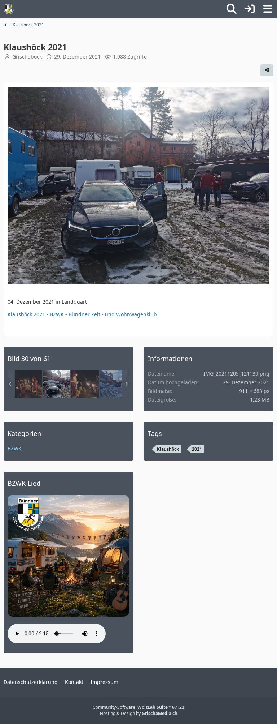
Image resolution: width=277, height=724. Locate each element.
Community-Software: (138, 707)
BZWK (15, 448)
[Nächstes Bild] (257, 186)
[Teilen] (266, 70)
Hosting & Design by (138, 713)
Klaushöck (168, 449)
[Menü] (267, 9)
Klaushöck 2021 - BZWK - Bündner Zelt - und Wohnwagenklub (82, 314)
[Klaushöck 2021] (28, 384)
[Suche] (231, 9)
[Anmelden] (249, 9)
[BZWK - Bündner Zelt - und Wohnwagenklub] (8, 9)
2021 (197, 449)
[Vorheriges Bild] (19, 186)
